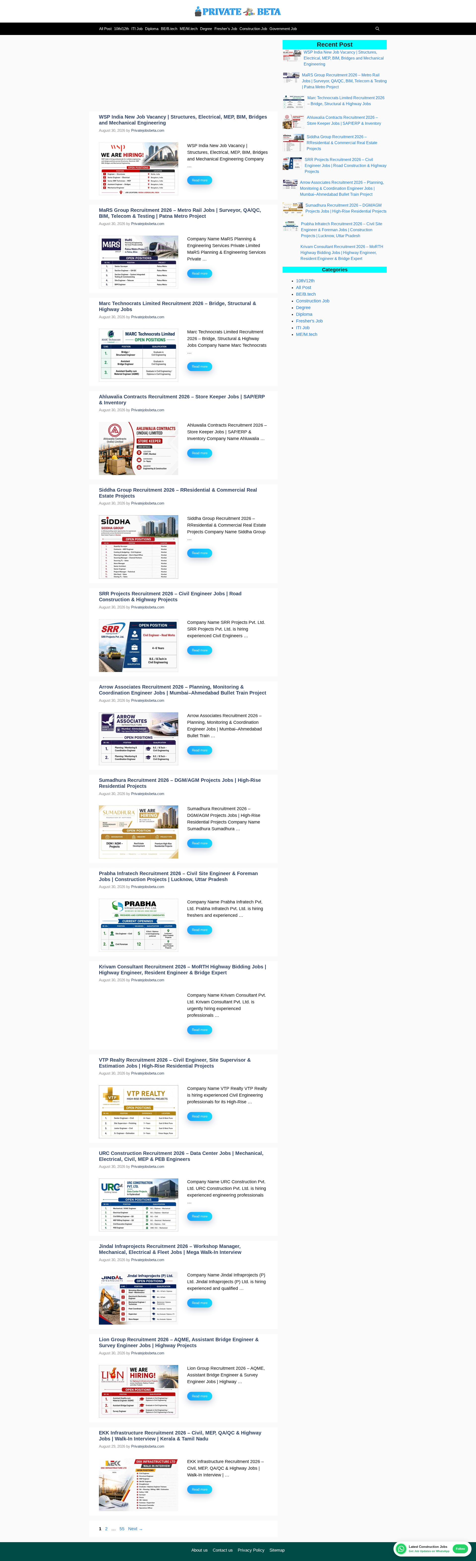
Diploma (151, 29)
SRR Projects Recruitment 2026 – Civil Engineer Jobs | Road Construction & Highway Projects (346, 166)
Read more (200, 180)
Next (135, 1528)
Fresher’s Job (225, 29)
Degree (206, 29)
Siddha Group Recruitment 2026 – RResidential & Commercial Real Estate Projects (342, 143)
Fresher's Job (309, 321)
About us (199, 1550)
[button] (376, 29)
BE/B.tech (169, 29)
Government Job (283, 29)
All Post (105, 29)
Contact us (223, 1550)
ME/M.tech (189, 29)
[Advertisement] (183, 74)
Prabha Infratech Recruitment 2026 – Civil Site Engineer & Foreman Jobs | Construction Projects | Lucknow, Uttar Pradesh (341, 230)
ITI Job (137, 29)
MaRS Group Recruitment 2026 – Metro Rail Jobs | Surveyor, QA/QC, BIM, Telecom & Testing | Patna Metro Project (344, 81)
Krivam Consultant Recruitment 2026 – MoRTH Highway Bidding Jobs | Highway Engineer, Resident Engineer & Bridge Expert (341, 253)
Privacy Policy (251, 1550)
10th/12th (121, 29)
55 (122, 1528)
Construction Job (253, 29)
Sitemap (277, 1550)
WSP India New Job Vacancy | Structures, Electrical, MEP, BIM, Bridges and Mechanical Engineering (344, 58)
